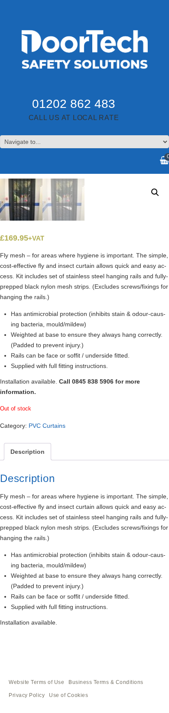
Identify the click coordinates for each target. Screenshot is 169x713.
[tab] (27, 451)
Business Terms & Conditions (105, 682)
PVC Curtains (47, 425)
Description (27, 451)
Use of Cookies (68, 695)
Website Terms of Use (36, 682)
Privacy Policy (27, 695)
